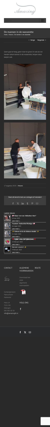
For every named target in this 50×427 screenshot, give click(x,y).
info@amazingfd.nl (11, 313)
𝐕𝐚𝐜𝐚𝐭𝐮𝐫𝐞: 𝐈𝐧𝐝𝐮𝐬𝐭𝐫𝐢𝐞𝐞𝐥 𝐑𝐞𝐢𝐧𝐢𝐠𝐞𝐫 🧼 (23, 223)
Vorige (32, 40)
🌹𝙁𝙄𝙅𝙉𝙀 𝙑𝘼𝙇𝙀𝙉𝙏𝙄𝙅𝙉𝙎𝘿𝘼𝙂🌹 (24, 239)
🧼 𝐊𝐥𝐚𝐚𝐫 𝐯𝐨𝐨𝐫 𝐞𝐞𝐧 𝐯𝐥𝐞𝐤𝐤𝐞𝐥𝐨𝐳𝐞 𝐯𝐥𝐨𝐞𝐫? (24, 216)
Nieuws (20, 186)
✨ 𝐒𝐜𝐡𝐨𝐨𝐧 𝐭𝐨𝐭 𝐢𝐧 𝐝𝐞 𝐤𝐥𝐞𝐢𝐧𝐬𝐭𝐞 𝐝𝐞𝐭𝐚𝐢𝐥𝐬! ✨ (25, 231)
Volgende (40, 40)
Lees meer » (16, 221)
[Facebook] (20, 309)
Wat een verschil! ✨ (19, 247)
